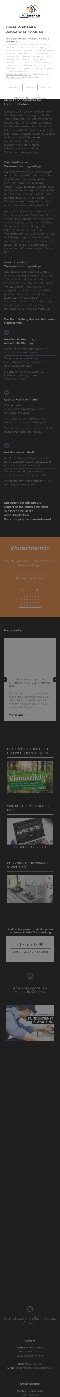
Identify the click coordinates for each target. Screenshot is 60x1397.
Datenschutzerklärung (18, 74)
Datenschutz (20, 97)
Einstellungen (30, 87)
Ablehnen (13, 87)
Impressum (39, 97)
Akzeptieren (46, 87)
